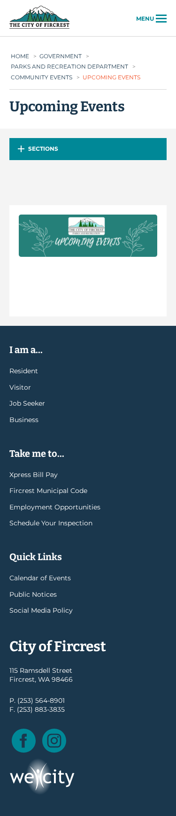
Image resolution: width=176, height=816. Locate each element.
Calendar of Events (40, 578)
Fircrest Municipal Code (48, 490)
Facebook (24, 741)
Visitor (20, 387)
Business (23, 420)
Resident (23, 371)
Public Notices (33, 594)
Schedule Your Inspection (50, 523)
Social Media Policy (41, 610)
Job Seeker (27, 403)
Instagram (54, 741)
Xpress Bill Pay (33, 474)
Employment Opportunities (54, 507)
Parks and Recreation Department (69, 66)
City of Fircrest (39, 28)
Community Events (41, 77)
